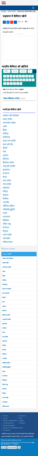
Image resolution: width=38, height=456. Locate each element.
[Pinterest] (11, 22)
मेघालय (4, 350)
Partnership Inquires (9, 425)
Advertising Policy (8, 423)
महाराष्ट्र (4, 341)
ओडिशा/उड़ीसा (6, 363)
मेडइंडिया (3, 11)
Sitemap (21, 420)
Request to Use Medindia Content (13, 428)
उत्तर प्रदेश (5, 397)
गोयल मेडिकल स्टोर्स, (14, 98)
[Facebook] (4, 22)
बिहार (3, 276)
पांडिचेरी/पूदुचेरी (6, 367)
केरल (3, 332)
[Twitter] (8, 22)
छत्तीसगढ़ (4, 284)
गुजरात (4, 306)
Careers (5, 418)
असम (3, 271)
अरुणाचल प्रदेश (6, 267)
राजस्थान (4, 376)
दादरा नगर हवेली (6, 289)
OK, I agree (3, 447)
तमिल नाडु (5, 384)
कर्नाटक (4, 328)
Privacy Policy (6, 443)
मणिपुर (4, 345)
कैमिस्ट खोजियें (12, 11)
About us (5, 416)
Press (20, 418)
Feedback (22, 423)
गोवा (3, 302)
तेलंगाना (4, 389)
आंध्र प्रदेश (5, 263)
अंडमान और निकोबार (7, 258)
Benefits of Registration (10, 420)
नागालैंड (4, 358)
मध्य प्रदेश (5, 336)
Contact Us (22, 416)
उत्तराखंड (4, 402)
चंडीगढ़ (4, 280)
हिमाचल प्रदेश (6, 315)
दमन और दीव (5, 293)
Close (19, 447)
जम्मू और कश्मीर (6, 319)
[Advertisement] (17, 47)
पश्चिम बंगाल (5, 406)
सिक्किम (4, 380)
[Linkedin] (15, 22)
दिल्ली (4, 297)
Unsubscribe (6, 430)
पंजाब (3, 371)
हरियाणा (4, 310)
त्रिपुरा (4, 393)
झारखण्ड (4, 323)
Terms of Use (15, 443)
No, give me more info (12, 447)
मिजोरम (4, 354)
